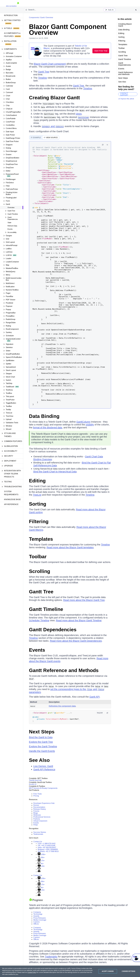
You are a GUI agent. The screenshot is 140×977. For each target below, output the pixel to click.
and (53, 126)
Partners (36, 819)
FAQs (35, 825)
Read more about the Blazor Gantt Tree (84, 600)
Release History (39, 809)
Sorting (37, 504)
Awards (36, 916)
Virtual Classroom (40, 821)
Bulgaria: (48, 849)
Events (10, 229)
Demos (36, 805)
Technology (37, 914)
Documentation (39, 807)
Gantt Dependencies (52, 629)
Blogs (35, 813)
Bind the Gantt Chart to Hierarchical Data (55, 471)
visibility (90, 424)
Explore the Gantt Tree (41, 741)
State (9, 222)
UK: (46, 845)
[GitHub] (39, 869)
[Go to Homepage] (18, 6)
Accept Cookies (108, 971)
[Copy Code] (102, 145)
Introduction (11, 15)
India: (47, 847)
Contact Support (124, 94)
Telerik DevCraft (35, 780)
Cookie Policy (32, 972)
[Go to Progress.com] (36, 901)
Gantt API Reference (44, 769)
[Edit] (107, 145)
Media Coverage (39, 920)
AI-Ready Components (48, 788)
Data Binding (44, 416)
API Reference (11, 504)
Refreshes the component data (62, 706)
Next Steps (41, 731)
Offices (36, 924)
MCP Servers (34, 788)
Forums (36, 811)
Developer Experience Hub (43, 803)
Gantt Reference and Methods (64, 670)
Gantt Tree (43, 71)
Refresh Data (12, 226)
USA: (46, 843)
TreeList (37, 494)
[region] (70, 971)
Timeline (42, 77)
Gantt (42, 17)
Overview (11, 207)
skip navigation (11, 6)
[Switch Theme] (136, 10)
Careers (36, 922)
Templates (41, 539)
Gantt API (94, 696)
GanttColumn (83, 421)
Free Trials (37, 794)
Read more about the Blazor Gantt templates (70, 547)
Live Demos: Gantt (43, 766)
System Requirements (11, 493)
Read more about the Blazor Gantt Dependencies (76, 640)
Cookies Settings (128, 971)
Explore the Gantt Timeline (43, 746)
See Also (39, 760)
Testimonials (38, 834)
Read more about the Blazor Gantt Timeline (79, 620)
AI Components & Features (12, 34)
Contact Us (37, 842)
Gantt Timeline (46, 609)
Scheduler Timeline (39, 620)
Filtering (38, 521)
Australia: (48, 851)
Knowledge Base (12, 499)
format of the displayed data (47, 427)
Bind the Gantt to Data (40, 737)
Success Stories (39, 832)
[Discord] (39, 872)
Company (37, 912)
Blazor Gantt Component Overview (67, 29)
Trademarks (51, 956)
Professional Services (41, 817)
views (79, 113)
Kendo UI (32, 784)
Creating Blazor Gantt (54, 97)
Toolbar (38, 556)
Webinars (37, 815)
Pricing (36, 796)
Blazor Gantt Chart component (50, 63)
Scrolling (39, 571)
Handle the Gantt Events (42, 751)
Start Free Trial (100, 51)
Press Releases (39, 918)
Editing (37, 480)
